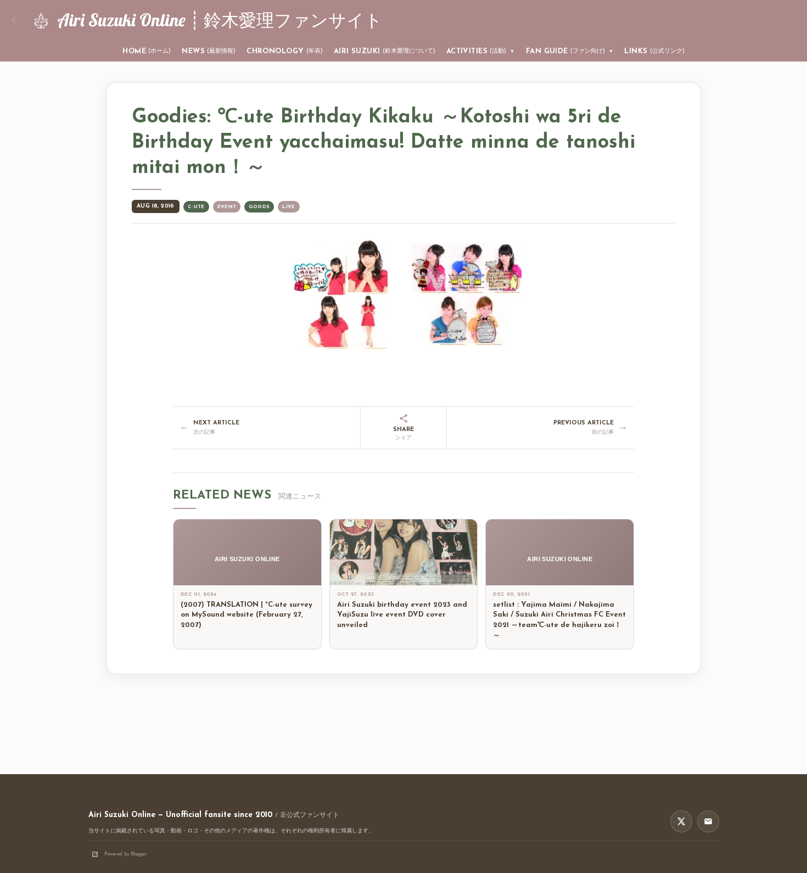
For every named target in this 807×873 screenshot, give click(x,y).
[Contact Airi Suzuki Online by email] (708, 821)
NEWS (209, 51)
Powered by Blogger (125, 854)
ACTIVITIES (480, 51)
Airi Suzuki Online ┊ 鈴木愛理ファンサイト (220, 20)
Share (403, 434)
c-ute (196, 206)
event (227, 206)
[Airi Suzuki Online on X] (681, 821)
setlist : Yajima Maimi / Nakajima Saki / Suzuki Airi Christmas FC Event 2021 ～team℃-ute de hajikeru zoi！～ (559, 620)
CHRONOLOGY (284, 51)
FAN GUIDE (570, 51)
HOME (146, 51)
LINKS (654, 51)
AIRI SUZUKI (384, 51)
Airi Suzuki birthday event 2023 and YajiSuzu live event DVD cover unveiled (402, 615)
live (288, 206)
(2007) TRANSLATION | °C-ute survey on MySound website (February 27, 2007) (246, 615)
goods (259, 206)
